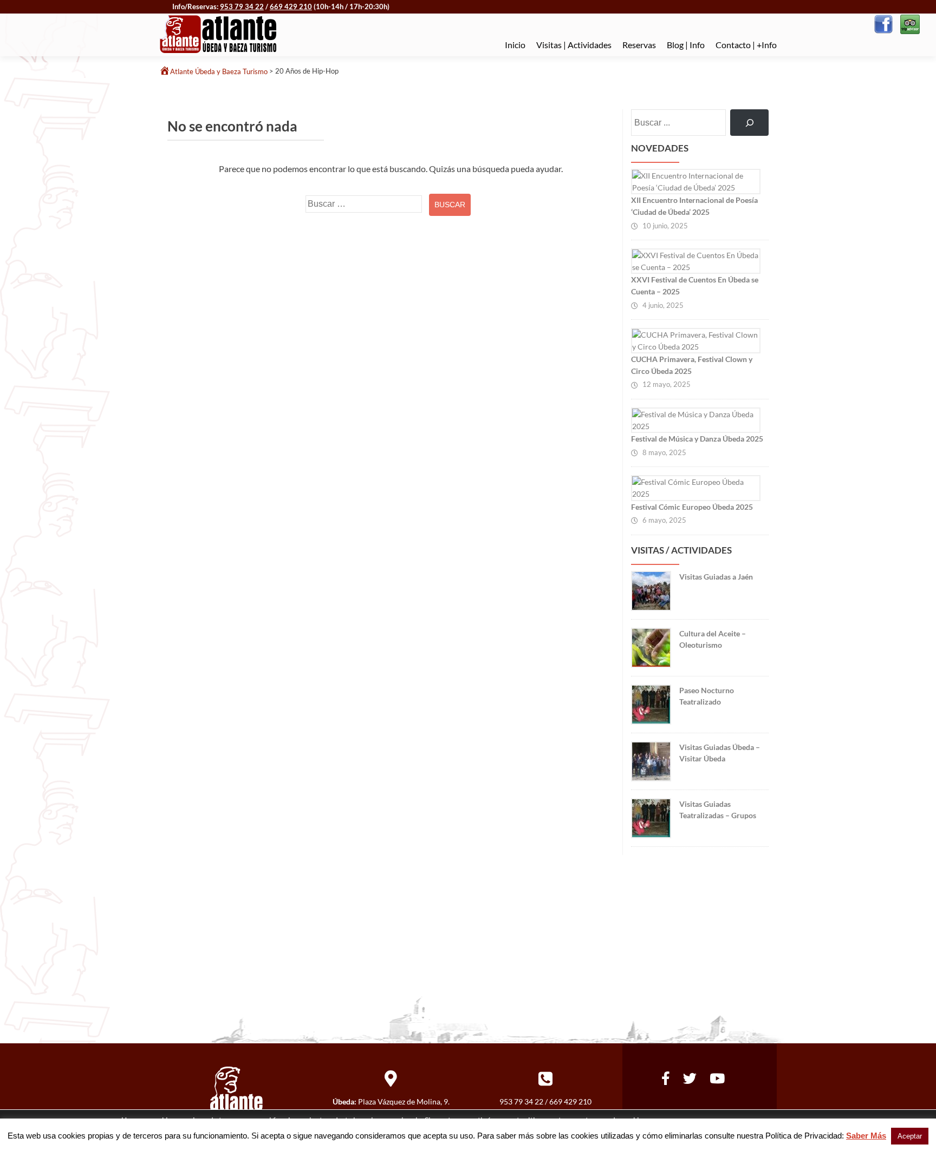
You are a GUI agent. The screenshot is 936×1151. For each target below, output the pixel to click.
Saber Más (866, 1135)
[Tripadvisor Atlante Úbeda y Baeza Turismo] (909, 23)
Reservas (639, 45)
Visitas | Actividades (574, 45)
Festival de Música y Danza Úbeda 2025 (697, 438)
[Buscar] (749, 122)
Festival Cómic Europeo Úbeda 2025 (692, 506)
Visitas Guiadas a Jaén (716, 576)
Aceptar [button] (910, 1136)
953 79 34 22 (242, 6)
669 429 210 (291, 6)
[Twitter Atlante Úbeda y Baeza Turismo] (690, 1076)
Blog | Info (686, 45)
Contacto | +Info (746, 45)
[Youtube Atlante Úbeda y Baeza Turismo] (717, 1076)
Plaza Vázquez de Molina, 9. (404, 1101)
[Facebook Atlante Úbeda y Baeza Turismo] (883, 23)
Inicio (515, 45)
